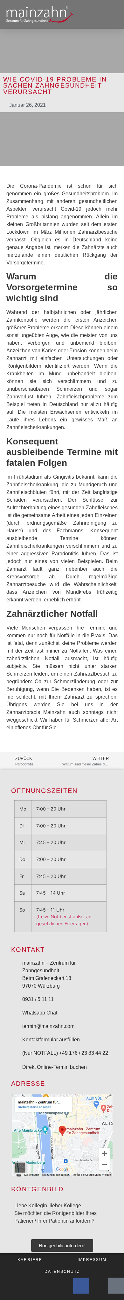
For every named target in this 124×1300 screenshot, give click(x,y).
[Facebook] (81, 1286)
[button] (113, 14)
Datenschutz (62, 1271)
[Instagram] (99, 1286)
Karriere (29, 1259)
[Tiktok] (116, 1286)
